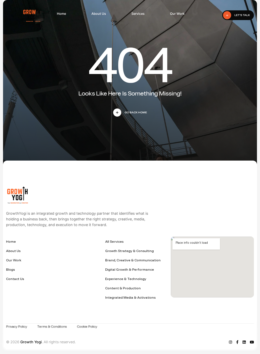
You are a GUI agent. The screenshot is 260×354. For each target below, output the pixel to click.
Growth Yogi (31, 342)
